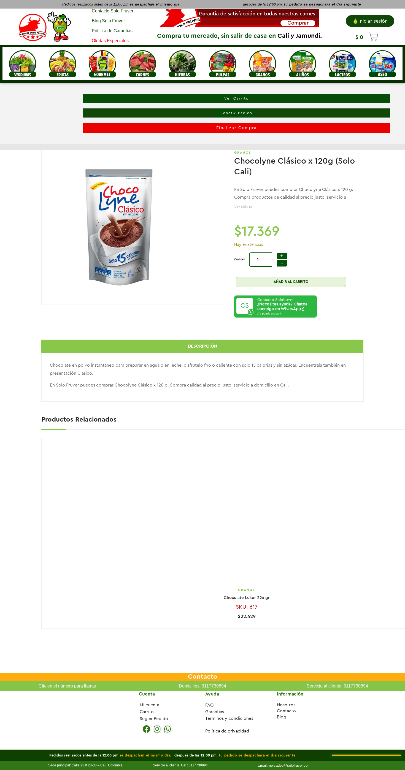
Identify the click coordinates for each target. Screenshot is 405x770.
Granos (242, 152)
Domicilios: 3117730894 (202, 686)
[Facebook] (146, 729)
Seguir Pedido (154, 718)
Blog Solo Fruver (108, 20)
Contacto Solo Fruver (112, 11)
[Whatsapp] (167, 729)
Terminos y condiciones (229, 718)
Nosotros (286, 705)
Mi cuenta (149, 705)
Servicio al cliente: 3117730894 (337, 686)
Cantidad (239, 259)
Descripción (202, 346)
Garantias (214, 712)
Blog (281, 717)
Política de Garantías (112, 30)
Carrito (147, 712)
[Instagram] (157, 729)
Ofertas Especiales (110, 40)
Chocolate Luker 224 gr (247, 598)
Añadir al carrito (291, 281)
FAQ (209, 705)
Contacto (286, 711)
